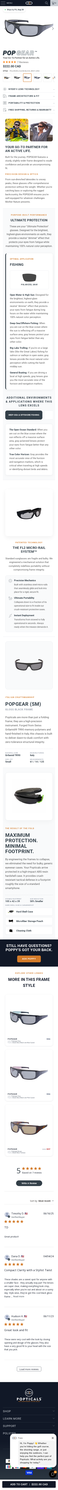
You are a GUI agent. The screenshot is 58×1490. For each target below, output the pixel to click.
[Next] (52, 28)
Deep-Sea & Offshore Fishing (24, 415)
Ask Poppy (29, 959)
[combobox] (42, 1200)
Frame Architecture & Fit (32, 96)
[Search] (46, 3)
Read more (18, 1296)
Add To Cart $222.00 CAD (29, 1484)
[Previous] (5, 28)
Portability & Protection (32, 103)
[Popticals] (29, 3)
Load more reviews (29, 1369)
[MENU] (1, 3)
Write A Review (29, 1183)
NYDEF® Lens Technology (32, 89)
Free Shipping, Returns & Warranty (32, 110)
